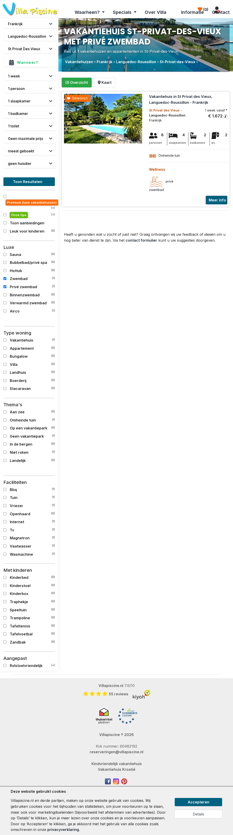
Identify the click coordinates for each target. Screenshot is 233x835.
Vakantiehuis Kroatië (116, 769)
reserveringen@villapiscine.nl (116, 752)
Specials (123, 12)
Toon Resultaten (28, 181)
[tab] (77, 83)
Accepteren (198, 802)
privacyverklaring (63, 829)
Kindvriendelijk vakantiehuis (116, 763)
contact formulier (141, 240)
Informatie (192, 12)
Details (198, 814)
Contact (221, 12)
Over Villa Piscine (155, 16)
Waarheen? (88, 12)
